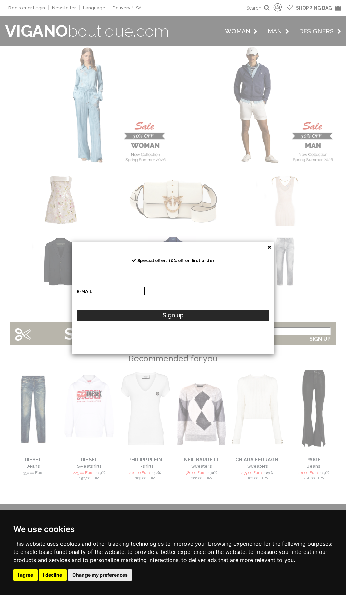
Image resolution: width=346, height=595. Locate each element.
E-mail (84, 291)
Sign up (173, 315)
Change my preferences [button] (100, 575)
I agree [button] (25, 575)
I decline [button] (52, 575)
